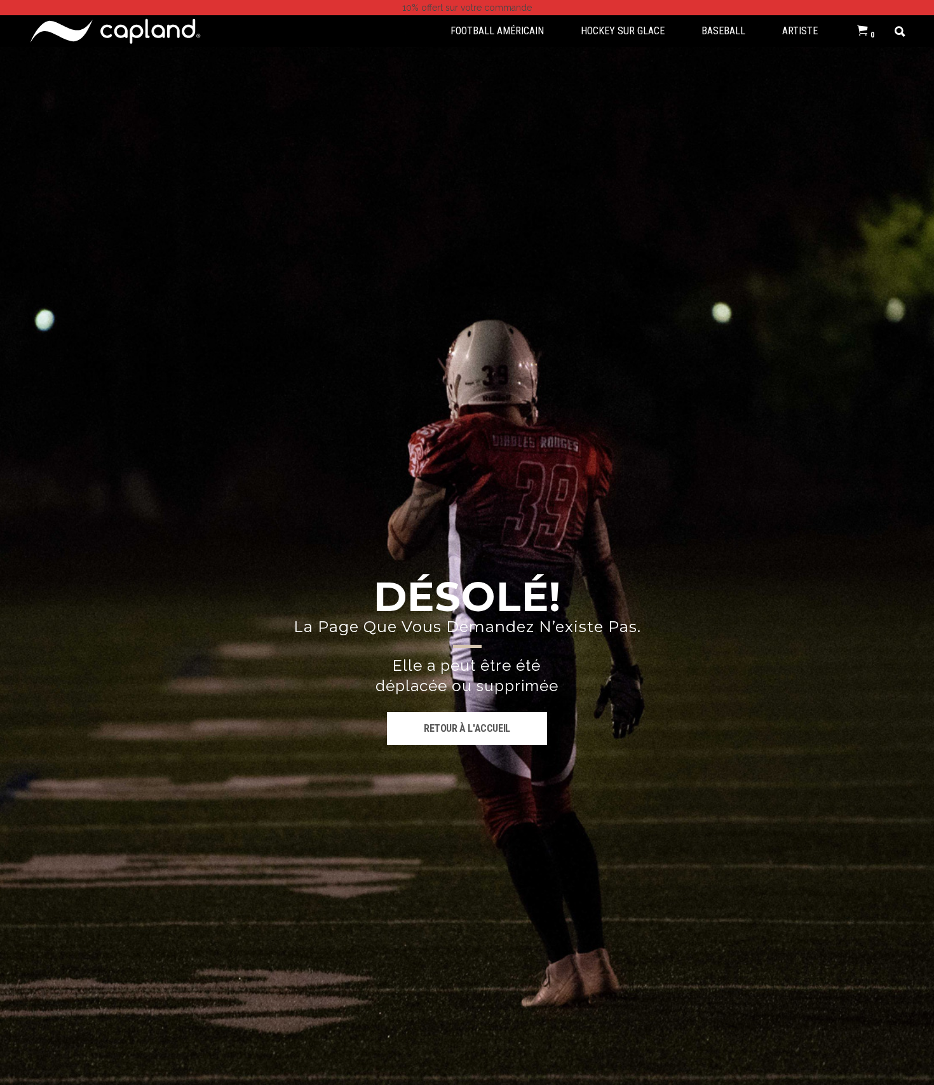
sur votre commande (467, 8)
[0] (862, 31)
